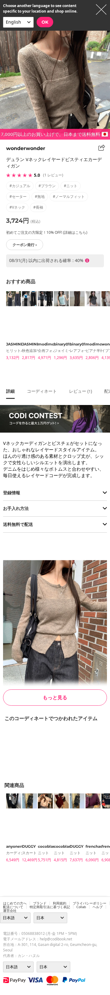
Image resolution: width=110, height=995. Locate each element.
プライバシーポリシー (89, 903)
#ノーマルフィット (69, 196)
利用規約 (59, 903)
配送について (13, 907)
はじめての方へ (15, 903)
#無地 (40, 196)
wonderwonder (25, 148)
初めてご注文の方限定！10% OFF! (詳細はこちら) (46, 232)
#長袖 (38, 207)
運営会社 (9, 910)
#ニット (70, 185)
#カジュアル (19, 185)
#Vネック (17, 207)
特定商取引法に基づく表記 (50, 907)
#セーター (18, 196)
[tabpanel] (11, 326)
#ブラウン (47, 185)
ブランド (39, 903)
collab (81, 907)
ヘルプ (98, 907)
